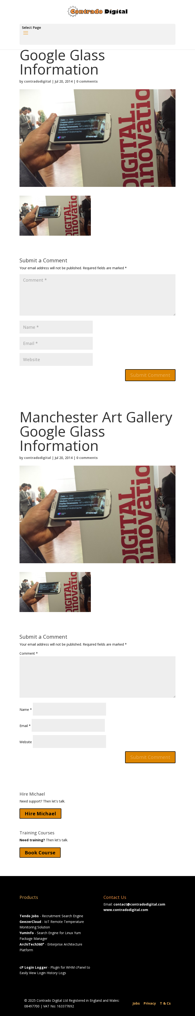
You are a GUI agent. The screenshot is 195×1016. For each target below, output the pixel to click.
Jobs (136, 1003)
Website (26, 742)
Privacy (150, 1003)
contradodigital (37, 81)
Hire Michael (40, 813)
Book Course (40, 852)
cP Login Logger (33, 967)
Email (25, 725)
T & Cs (165, 1003)
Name (26, 709)
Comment (29, 653)
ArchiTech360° (32, 944)
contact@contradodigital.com (139, 904)
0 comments (87, 81)
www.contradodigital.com (125, 909)
